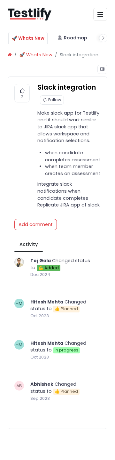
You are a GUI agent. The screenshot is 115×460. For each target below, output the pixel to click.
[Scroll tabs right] (103, 38)
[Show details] (102, 69)
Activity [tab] (28, 244)
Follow (54, 99)
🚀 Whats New (35, 55)
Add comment (36, 224)
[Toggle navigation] (100, 14)
